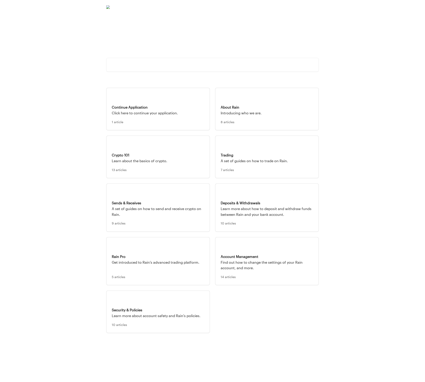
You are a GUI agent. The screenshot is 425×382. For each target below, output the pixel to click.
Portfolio (259, 7)
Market (276, 7)
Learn (290, 7)
